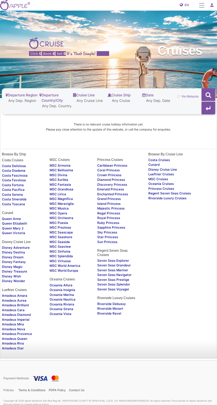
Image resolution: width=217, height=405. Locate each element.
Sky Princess (107, 232)
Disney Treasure (14, 271)
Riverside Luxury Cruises (167, 198)
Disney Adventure (16, 248)
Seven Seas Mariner (112, 270)
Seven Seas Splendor (113, 284)
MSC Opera (58, 213)
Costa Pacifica (13, 190)
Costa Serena (12, 195)
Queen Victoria (13, 233)
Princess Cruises (161, 189)
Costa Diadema (13, 171)
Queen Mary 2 (13, 228)
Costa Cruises (159, 160)
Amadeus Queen (14, 339)
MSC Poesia (59, 223)
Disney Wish (11, 276)
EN (186, 5)
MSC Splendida (61, 256)
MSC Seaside (60, 242)
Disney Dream (13, 257)
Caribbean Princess (112, 165)
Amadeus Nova (13, 329)
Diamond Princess (111, 180)
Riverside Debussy (111, 304)
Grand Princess (109, 199)
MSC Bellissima (61, 170)
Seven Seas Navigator (114, 275)
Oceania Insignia (62, 290)
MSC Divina (58, 175)
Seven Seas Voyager (113, 289)
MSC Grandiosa (61, 189)
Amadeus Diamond (16, 315)
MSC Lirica (58, 194)
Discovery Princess (112, 185)
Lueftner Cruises (161, 174)
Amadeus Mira (13, 324)
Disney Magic (12, 267)
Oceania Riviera (62, 304)
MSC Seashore (61, 237)
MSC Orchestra (61, 218)
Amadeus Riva (13, 343)
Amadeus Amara (14, 296)
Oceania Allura (61, 285)
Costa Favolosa (14, 180)
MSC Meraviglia (62, 204)
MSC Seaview (60, 247)
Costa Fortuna (13, 185)
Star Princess (107, 237)
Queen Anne (11, 219)
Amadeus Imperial (15, 320)
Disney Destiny (13, 252)
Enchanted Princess (112, 194)
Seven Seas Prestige (113, 280)
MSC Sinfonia (60, 251)
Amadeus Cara (13, 310)
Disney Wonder (13, 281)
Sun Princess (107, 242)
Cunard (154, 165)
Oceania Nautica (62, 299)
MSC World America (65, 266)
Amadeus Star (13, 348)
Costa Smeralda (14, 199)
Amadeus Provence (17, 334)
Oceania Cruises (161, 184)
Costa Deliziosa (14, 166)
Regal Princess (108, 213)
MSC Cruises (158, 179)
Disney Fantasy (14, 262)
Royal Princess (108, 218)
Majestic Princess (111, 208)
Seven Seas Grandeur (114, 265)
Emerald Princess (110, 189)
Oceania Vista (60, 314)
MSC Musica (59, 208)
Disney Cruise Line (162, 169)
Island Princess (109, 204)
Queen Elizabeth (14, 223)
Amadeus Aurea (14, 300)
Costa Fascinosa (15, 175)
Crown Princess (109, 175)
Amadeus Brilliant (15, 305)
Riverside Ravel (109, 313)
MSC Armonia (60, 165)
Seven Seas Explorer (113, 261)
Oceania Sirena (61, 309)
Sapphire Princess (111, 227)
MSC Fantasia (60, 185)
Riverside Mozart (110, 309)
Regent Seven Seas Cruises (169, 193)
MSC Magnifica (61, 199)
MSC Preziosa (60, 227)
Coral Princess (108, 170)
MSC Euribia (59, 180)
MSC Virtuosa (60, 261)
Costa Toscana (13, 204)
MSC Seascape (61, 232)
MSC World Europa (64, 271)
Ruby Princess (108, 223)
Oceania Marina (62, 295)
